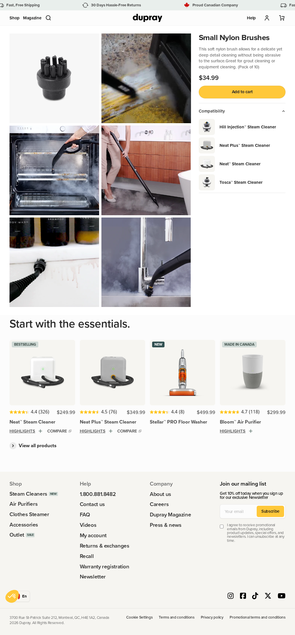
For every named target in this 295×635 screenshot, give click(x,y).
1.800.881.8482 (98, 494)
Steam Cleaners (28, 494)
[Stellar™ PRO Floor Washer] (182, 372)
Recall (87, 556)
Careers (159, 504)
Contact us (92, 504)
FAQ (85, 515)
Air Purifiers (23, 504)
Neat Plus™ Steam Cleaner (108, 421)
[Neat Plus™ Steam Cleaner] (112, 372)
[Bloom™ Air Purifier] (252, 372)
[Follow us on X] (267, 596)
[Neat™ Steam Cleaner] (42, 372)
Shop (15, 18)
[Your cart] (282, 17)
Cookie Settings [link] (139, 617)
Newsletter (93, 577)
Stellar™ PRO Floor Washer (178, 421)
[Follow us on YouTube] (281, 596)
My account (93, 535)
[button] (48, 17)
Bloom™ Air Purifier (240, 421)
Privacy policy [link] (212, 617)
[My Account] (267, 17)
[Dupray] (147, 18)
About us (160, 494)
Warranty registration (104, 567)
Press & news (165, 525)
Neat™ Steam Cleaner (32, 421)
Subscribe (270, 511)
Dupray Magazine (170, 515)
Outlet (17, 535)
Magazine (32, 18)
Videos (88, 525)
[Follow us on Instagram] (231, 596)
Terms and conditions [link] (176, 617)
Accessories (24, 525)
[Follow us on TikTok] (255, 596)
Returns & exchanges (104, 546)
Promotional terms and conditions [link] (257, 617)
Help (251, 18)
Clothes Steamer (29, 514)
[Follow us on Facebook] (243, 596)
